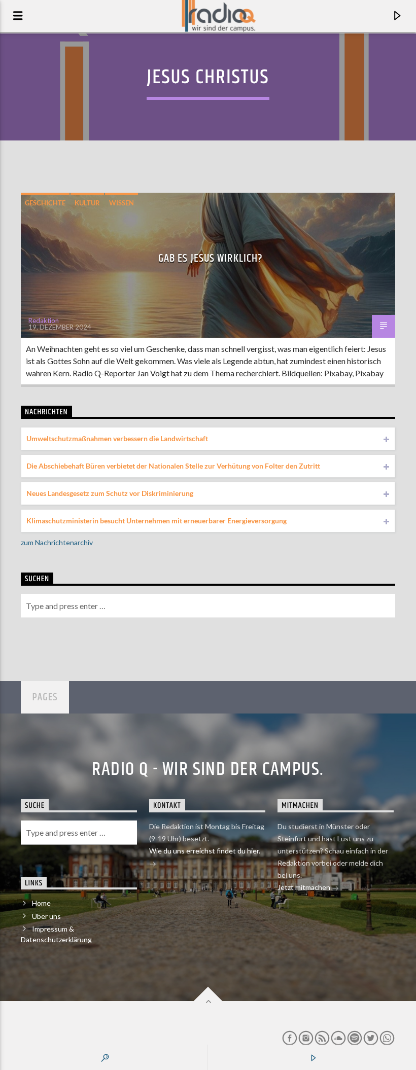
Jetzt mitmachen (305, 887)
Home (41, 903)
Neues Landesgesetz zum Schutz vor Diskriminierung (109, 493)
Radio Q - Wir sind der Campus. (208, 769)
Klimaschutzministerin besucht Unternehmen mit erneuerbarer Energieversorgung (156, 520)
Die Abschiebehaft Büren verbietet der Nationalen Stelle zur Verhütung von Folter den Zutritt (173, 465)
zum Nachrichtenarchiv (57, 542)
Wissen (121, 203)
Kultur (87, 203)
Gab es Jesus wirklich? (210, 258)
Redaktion (43, 320)
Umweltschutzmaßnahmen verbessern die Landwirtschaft (117, 438)
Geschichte (45, 203)
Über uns (46, 916)
